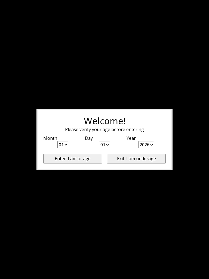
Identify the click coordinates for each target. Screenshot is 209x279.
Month (50, 138)
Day (89, 138)
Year (131, 138)
